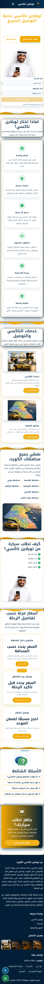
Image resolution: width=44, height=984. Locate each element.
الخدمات (40, 923)
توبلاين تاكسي (37, 919)
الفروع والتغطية (36, 928)
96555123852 (29, 960)
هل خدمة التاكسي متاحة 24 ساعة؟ (22, 782)
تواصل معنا (11, 39)
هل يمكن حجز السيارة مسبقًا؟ (25, 788)
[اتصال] (6, 970)
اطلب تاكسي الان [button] (22, 99)
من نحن (39, 966)
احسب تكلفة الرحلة (22, 700)
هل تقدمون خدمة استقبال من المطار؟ (21, 794)
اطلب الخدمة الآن (30, 39)
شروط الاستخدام (35, 971)
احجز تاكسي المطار (22, 736)
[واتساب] (6, 978)
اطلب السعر (22, 664)
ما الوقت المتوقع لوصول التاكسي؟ (22, 776)
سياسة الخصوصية (16, 966)
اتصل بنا (29, 966)
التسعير (22, 971)
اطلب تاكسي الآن (22, 843)
